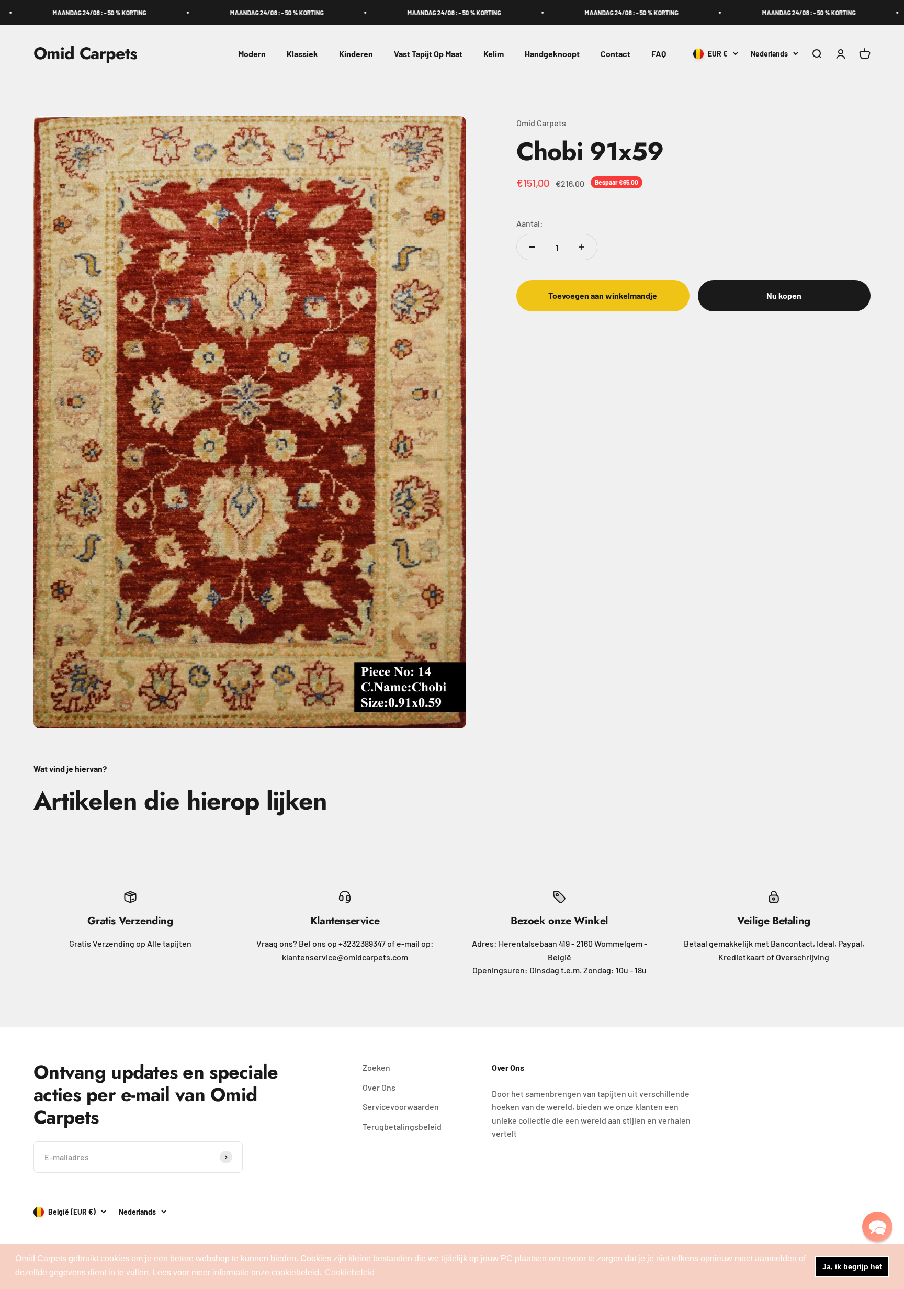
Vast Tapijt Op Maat (428, 54)
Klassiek (302, 54)
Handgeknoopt (552, 54)
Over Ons (379, 1087)
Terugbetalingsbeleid (402, 1126)
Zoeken (376, 1067)
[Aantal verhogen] (582, 247)
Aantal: (529, 223)
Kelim (493, 54)
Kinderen (356, 54)
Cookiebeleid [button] (350, 1272)
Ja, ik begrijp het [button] (852, 1266)
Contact (615, 54)
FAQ (658, 54)
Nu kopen (783, 295)
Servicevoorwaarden (401, 1107)
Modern (252, 54)
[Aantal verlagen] (532, 247)
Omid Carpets (541, 123)
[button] (877, 1227)
